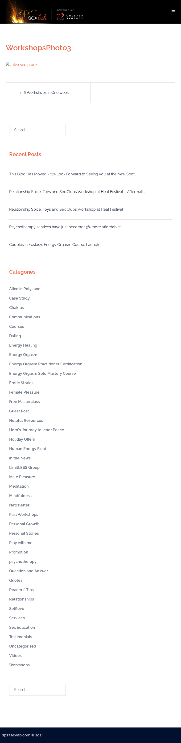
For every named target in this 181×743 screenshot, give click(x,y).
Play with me (21, 543)
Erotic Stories (21, 383)
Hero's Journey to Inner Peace (36, 430)
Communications (24, 317)
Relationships (21, 599)
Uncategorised (22, 646)
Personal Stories (24, 533)
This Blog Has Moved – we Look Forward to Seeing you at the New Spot (72, 174)
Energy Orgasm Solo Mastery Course (42, 373)
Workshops (19, 665)
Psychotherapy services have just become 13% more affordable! (65, 227)
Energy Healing (23, 345)
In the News (20, 458)
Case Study (19, 298)
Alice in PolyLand (25, 289)
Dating (15, 336)
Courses (16, 326)
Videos (15, 655)
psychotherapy (23, 561)
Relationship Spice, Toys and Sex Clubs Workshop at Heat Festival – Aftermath (76, 192)
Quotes (15, 580)
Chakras (16, 307)
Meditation (19, 486)
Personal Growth (24, 524)
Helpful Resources (26, 420)
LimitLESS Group (24, 467)
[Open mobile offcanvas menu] (173, 12)
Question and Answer (28, 571)
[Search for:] (37, 130)
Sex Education (22, 627)
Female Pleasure (24, 392)
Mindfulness (20, 496)
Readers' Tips (21, 590)
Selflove (16, 608)
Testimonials (20, 637)
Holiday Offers (22, 439)
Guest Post (19, 411)
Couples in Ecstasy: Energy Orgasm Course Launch (54, 244)
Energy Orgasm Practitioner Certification (45, 364)
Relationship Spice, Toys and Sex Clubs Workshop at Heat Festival (66, 209)
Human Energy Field (27, 449)
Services (17, 618)
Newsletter (19, 505)
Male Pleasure (22, 477)
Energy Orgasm (23, 354)
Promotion (18, 552)
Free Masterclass (24, 401)
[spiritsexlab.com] (47, 11)
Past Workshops (23, 514)
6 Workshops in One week (46, 92)
